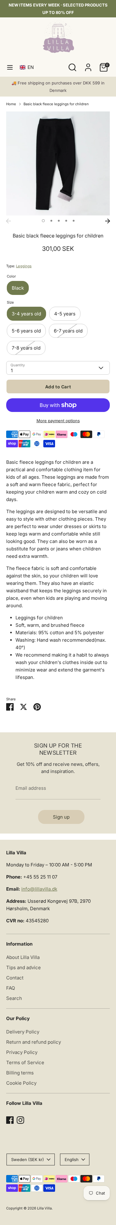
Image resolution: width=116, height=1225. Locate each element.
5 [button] (74, 221)
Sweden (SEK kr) (27, 1159)
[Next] (107, 221)
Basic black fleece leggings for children (56, 104)
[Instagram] (20, 1120)
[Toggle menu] (10, 67)
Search (14, 998)
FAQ (10, 988)
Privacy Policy (21, 1052)
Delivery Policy (22, 1032)
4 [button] (66, 221)
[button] (28, 67)
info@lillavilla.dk (39, 889)
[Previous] (8, 221)
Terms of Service (25, 1062)
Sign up (61, 817)
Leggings (24, 266)
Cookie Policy (21, 1083)
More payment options (58, 420)
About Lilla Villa (23, 957)
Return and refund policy (33, 1042)
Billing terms (20, 1073)
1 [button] (43, 220)
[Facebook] (10, 1120)
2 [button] (51, 221)
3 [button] (59, 221)
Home (11, 104)
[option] (58, 163)
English (72, 1159)
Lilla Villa (44, 1208)
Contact (15, 978)
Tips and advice (23, 967)
